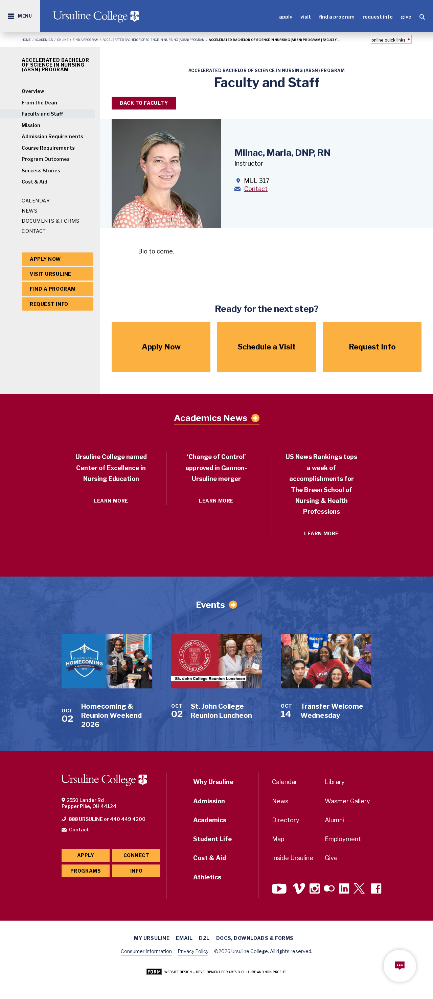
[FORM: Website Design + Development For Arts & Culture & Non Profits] (216, 972)
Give (406, 17)
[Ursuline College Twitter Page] (360, 889)
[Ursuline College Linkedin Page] (344, 889)
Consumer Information (146, 951)
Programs (85, 871)
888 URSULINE (86, 819)
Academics (44, 40)
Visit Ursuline (50, 274)
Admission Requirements (52, 136)
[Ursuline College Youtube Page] (280, 889)
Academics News (210, 418)
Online (63, 40)
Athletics (207, 877)
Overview (33, 91)
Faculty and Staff (42, 114)
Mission (31, 125)
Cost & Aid (34, 182)
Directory (285, 820)
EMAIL (184, 938)
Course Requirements (48, 148)
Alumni (334, 820)
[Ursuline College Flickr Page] (329, 889)
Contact (34, 231)
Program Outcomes (46, 159)
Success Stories (41, 170)
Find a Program (337, 17)
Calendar (36, 200)
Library (335, 781)
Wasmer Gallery (347, 801)
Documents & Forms (50, 221)
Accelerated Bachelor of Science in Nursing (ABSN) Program (153, 40)
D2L (204, 938)
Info (136, 871)
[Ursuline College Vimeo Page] (299, 889)
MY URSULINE (151, 938)
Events (210, 605)
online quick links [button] (388, 40)
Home (26, 40)
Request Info (378, 17)
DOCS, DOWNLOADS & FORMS (255, 938)
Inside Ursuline (292, 857)
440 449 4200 (127, 819)
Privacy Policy (193, 951)
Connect (136, 855)
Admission (209, 801)
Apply (285, 17)
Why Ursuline (213, 781)
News (29, 211)
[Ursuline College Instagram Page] (315, 889)
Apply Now (45, 259)
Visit (305, 17)
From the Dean (39, 102)
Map (278, 839)
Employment (343, 839)
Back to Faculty (144, 103)
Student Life (212, 839)
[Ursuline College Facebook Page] (376, 889)
